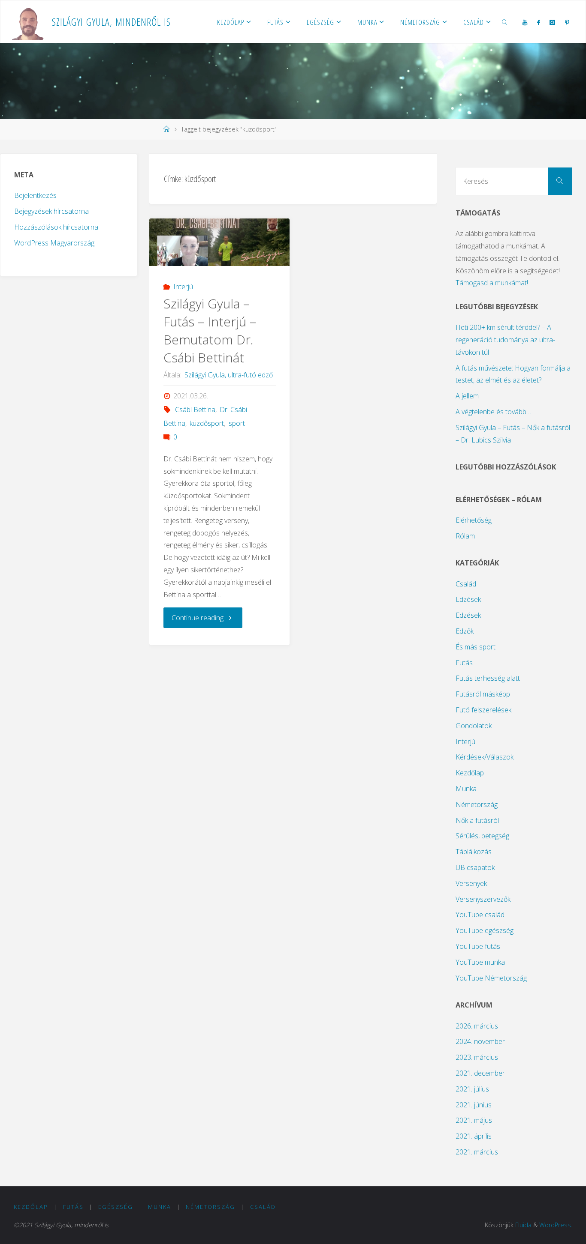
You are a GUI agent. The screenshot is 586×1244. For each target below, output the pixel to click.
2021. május (474, 1120)
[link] (504, 21)
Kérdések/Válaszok (485, 757)
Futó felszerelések (483, 710)
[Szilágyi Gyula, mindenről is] (28, 22)
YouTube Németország (491, 978)
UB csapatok (475, 867)
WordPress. (555, 1225)
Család (466, 584)
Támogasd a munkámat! (492, 282)
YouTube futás (478, 946)
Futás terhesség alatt (488, 678)
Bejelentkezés (35, 195)
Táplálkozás (474, 851)
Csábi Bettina (195, 409)
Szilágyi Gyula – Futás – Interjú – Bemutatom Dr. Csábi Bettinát (209, 330)
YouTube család (480, 914)
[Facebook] (538, 22)
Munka (466, 788)
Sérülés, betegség (482, 835)
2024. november (480, 1041)
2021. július (472, 1089)
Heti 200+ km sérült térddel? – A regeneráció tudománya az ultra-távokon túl (505, 340)
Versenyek (471, 883)
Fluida (523, 1225)
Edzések (468, 599)
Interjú (183, 286)
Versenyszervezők (483, 899)
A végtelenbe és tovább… (493, 411)
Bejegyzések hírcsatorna (51, 211)
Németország (477, 804)
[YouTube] (525, 22)
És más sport (475, 647)
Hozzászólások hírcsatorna (56, 227)
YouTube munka (480, 962)
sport (237, 423)
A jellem (467, 396)
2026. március (477, 1026)
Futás (464, 662)
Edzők (465, 631)
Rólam (465, 536)
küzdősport (207, 423)
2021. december (480, 1073)
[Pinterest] (567, 22)
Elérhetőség (474, 520)
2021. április (474, 1136)
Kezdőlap (470, 773)
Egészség (115, 1207)
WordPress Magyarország (54, 243)
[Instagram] (552, 22)
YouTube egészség (485, 930)
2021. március (477, 1152)
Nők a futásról (477, 820)
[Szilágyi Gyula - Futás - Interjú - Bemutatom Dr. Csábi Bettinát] (219, 242)
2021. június (474, 1104)
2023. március (477, 1057)
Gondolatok (474, 725)
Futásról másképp (483, 694)
